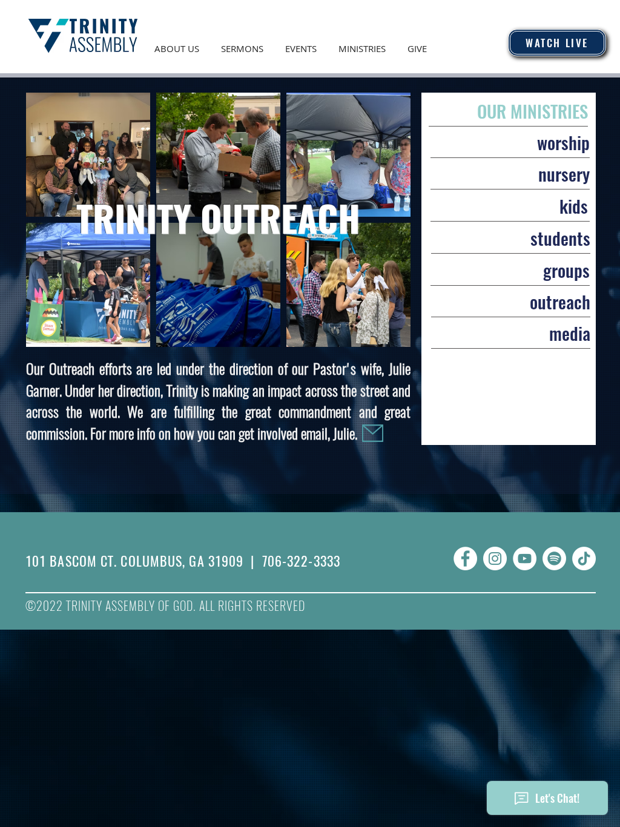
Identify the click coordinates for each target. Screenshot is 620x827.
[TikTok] (584, 558)
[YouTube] (524, 558)
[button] (176, 43)
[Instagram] (495, 558)
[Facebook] (465, 558)
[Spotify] (554, 558)
